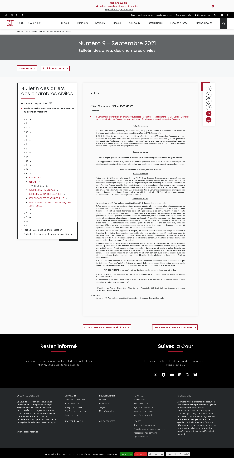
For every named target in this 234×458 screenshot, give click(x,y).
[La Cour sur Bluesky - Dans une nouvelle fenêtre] (195, 375)
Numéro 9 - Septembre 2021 (51, 31)
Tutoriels (139, 395)
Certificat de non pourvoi (75, 411)
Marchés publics (106, 411)
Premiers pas (139, 399)
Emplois (102, 399)
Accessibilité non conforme (145, 433)
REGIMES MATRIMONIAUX (42, 189)
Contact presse (107, 421)
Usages (137, 421)
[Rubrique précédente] (208, 95)
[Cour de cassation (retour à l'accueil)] (23, 23)
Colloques (134, 23)
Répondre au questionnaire (119, 9)
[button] (26, 115)
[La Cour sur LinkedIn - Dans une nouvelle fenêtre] (179, 375)
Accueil (20, 31)
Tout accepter (126, 454)
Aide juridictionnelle (73, 407)
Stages (102, 407)
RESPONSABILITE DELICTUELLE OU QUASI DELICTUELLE (50, 204)
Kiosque (117, 23)
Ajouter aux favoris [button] (164, 15)
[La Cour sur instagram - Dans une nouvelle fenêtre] (187, 375)
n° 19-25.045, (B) (39, 185)
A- (23, 15)
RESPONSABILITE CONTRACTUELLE (46, 198)
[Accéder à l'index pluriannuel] (208, 120)
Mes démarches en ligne (144, 415)
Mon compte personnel (144, 411)
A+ (17, 15)
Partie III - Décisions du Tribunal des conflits (46, 233)
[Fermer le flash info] (213, 6)
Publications (31, 31)
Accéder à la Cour (74, 421)
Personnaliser (157, 454)
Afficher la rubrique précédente (108, 327)
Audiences (82, 23)
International (155, 23)
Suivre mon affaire (73, 403)
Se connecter (204, 15)
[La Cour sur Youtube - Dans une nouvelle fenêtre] (172, 375)
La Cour (65, 23)
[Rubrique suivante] (208, 101)
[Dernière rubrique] (208, 107)
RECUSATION (35, 177)
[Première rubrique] (208, 88)
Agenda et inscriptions (143, 407)
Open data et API (141, 436)
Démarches (70, 395)
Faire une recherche (142, 403)
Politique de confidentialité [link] (178, 454)
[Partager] (6, 15)
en (228, 15)
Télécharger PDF (55, 68)
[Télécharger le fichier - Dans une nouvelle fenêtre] (208, 113)
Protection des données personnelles (150, 429)
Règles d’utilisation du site (145, 425)
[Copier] (11, 15)
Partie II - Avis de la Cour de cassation (43, 229)
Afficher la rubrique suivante (173, 327)
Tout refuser (141, 454)
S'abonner (25, 68)
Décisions (100, 23)
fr (222, 15)
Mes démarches (204, 23)
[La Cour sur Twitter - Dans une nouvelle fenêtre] (155, 375)
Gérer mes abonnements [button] (142, 15)
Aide (216, 15)
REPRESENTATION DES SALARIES (45, 193)
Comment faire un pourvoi (76, 399)
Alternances (104, 403)
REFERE (32, 181)
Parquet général (179, 23)
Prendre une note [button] (183, 15)
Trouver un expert (72, 415)
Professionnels (107, 395)
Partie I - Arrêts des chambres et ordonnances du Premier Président (49, 110)
